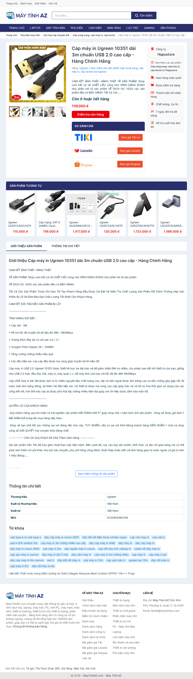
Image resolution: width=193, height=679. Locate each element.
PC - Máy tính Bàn (124, 626)
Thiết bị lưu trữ (122, 621)
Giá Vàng (66, 668)
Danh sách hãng (92, 626)
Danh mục (26, 3)
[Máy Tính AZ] (25, 596)
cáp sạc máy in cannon (24, 554)
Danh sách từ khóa (93, 637)
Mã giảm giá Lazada (94, 647)
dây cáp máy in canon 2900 (61, 537)
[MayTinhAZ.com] (26, 15)
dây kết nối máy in (68, 560)
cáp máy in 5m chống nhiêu (111, 554)
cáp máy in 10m (93, 560)
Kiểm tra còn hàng (90, 114)
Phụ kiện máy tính (30, 35)
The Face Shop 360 (47, 668)
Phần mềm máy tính (125, 616)
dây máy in (125, 543)
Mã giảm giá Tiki (92, 642)
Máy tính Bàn (55, 27)
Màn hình (114, 27)
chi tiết (65, 246)
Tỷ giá (30, 668)
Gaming (149, 27)
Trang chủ (12, 3)
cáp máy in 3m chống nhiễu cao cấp (63, 543)
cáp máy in (139, 554)
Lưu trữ (132, 27)
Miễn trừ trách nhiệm (95, 616)
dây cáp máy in (144, 543)
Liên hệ (53, 3)
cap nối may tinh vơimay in (114, 548)
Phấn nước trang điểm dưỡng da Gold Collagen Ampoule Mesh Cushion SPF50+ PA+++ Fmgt (77, 573)
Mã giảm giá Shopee (94, 653)
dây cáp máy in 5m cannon (27, 560)
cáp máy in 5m (19, 566)
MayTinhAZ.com (93, 675)
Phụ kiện (77, 27)
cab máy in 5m (52, 548)
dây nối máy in (160, 560)
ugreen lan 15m (138, 560)
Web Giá (79, 668)
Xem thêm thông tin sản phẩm (96, 473)
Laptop (35, 27)
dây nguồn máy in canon (79, 548)
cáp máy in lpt (157, 554)
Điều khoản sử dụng (94, 610)
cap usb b (158, 537)
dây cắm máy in (81, 554)
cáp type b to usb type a (25, 537)
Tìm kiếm (145, 15)
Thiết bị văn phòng (124, 647)
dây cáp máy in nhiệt (102, 543)
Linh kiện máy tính (124, 637)
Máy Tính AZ (113, 675)
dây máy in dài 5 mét (55, 554)
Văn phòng (168, 27)
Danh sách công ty (93, 631)
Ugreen (84, 68)
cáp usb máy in (115, 560)
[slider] (14, 111)
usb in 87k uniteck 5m (24, 543)
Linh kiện (95, 27)
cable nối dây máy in (147, 548)
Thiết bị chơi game (124, 610)
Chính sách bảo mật (94, 605)
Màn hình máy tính (124, 605)
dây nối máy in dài (43, 566)
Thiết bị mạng (121, 600)
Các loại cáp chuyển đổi (56, 35)
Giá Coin (90, 668)
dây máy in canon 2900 (24, 548)
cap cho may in (139, 537)
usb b (50, 560)
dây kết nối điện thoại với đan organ (104, 537)
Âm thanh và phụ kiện (126, 642)
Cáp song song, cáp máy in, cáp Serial (94, 35)
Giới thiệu (40, 3)
